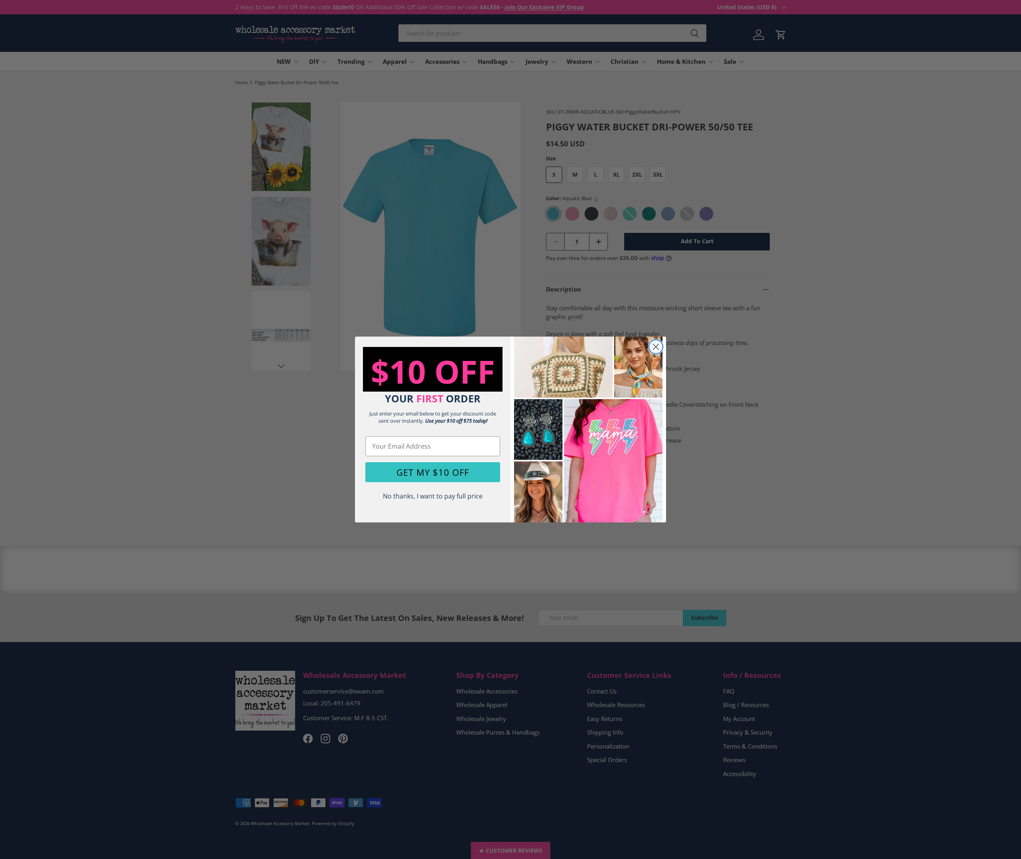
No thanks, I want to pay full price (433, 496)
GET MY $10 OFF (432, 472)
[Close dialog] (656, 347)
